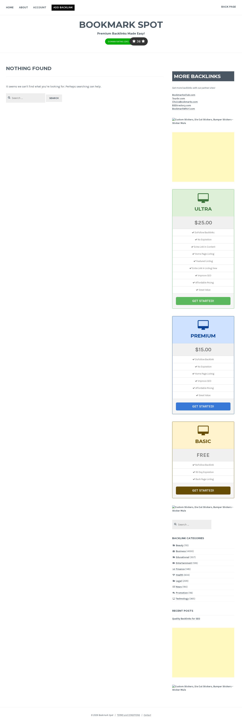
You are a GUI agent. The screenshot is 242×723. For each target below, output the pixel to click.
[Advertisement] (203, 157)
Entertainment (184, 563)
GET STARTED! (203, 301)
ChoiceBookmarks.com (185, 102)
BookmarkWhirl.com (183, 108)
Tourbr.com (178, 98)
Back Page (228, 6)
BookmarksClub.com (183, 95)
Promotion (182, 592)
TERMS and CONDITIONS (128, 715)
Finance (180, 569)
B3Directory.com (181, 105)
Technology (182, 598)
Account (39, 7)
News (179, 586)
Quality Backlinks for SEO (186, 618)
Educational (182, 557)
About (23, 7)
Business (181, 551)
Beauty (180, 545)
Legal (179, 581)
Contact (147, 715)
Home (10, 7)
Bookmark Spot (121, 24)
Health (179, 575)
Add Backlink (63, 7)
